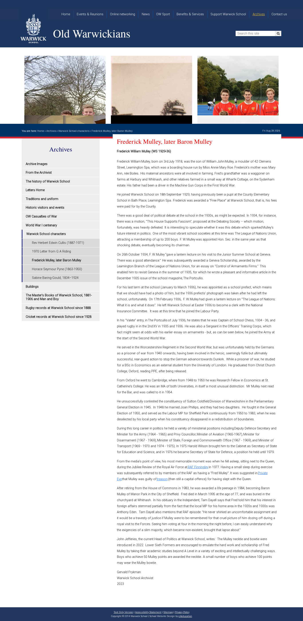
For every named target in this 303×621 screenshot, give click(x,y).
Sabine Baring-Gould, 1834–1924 (55, 278)
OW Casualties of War (41, 216)
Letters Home (35, 190)
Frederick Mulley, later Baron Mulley (112, 130)
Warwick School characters (73, 130)
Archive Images (36, 164)
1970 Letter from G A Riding (51, 251)
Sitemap (168, 612)
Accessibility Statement (148, 612)
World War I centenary (41, 225)
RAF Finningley (198, 467)
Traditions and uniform (42, 199)
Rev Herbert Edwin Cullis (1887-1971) (58, 243)
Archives (51, 130)
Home (40, 130)
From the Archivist (39, 173)
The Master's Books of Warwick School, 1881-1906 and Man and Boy (59, 297)
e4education (185, 616)
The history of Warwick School (48, 181)
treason (162, 479)
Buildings (32, 287)
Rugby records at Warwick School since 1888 (58, 308)
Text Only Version (123, 612)
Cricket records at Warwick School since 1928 (58, 317)
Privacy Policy (182, 612)
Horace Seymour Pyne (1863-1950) (57, 269)
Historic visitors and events (45, 208)
